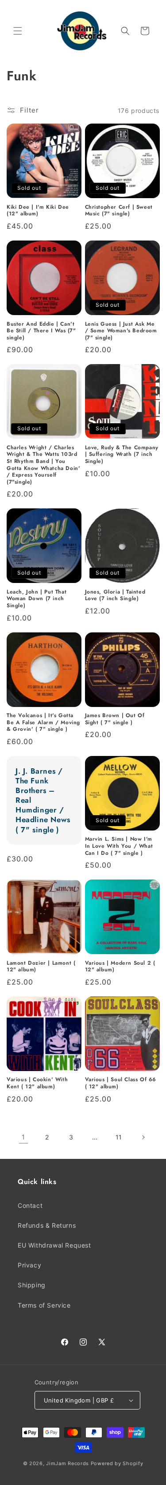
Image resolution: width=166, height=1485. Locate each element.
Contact (30, 1205)
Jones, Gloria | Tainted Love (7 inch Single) (115, 595)
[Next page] (143, 1137)
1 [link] (23, 1137)
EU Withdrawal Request (54, 1245)
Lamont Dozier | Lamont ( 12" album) (41, 967)
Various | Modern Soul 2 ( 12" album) (120, 967)
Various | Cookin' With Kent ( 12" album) (37, 1083)
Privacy (29, 1265)
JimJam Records (67, 1463)
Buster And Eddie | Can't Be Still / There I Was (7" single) (41, 331)
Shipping (32, 1285)
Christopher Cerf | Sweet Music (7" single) (119, 211)
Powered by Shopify (117, 1463)
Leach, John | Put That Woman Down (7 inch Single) (36, 599)
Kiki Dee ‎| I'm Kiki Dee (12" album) (38, 211)
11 (119, 1137)
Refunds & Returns (47, 1225)
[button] (17, 31)
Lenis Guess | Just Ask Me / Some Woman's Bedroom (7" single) (121, 331)
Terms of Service (44, 1305)
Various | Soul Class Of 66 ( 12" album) (121, 1083)
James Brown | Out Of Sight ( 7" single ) (115, 719)
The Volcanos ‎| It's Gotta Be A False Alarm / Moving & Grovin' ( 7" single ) (43, 722)
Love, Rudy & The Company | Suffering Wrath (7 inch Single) (121, 454)
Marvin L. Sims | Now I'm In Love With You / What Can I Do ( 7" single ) (119, 846)
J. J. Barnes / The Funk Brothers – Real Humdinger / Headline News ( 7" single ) (42, 800)
